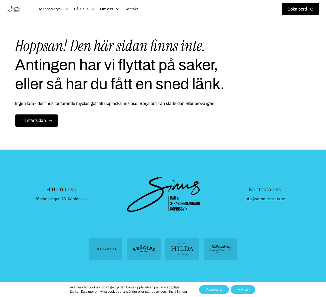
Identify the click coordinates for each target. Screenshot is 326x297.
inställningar (178, 291)
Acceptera (214, 289)
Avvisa (243, 289)
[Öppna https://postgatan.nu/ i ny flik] (106, 248)
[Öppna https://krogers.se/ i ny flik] (144, 248)
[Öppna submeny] (67, 9)
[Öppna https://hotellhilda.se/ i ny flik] (182, 248)
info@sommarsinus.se (265, 198)
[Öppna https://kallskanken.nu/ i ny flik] (220, 248)
